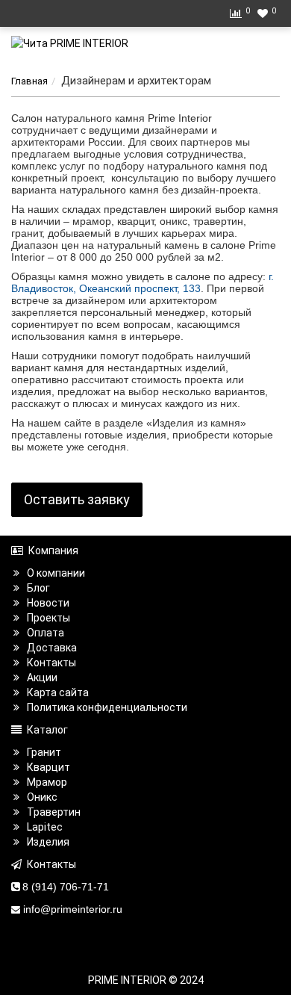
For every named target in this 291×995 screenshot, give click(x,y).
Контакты (51, 663)
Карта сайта (58, 692)
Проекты (48, 618)
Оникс (42, 797)
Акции (42, 678)
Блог (38, 588)
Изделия (48, 842)
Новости (48, 603)
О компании (56, 573)
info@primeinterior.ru (72, 909)
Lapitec (45, 827)
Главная (29, 81)
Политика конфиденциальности (107, 707)
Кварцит (48, 767)
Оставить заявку (77, 499)
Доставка (52, 648)
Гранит (44, 752)
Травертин (54, 812)
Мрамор (47, 782)
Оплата (45, 633)
